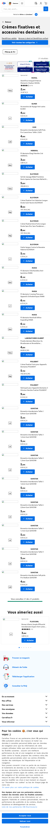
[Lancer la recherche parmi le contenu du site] (46, 9)
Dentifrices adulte (9, 38)
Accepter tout (25, 815)
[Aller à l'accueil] (4, 3)
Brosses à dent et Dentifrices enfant (33, 38)
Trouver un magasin (21, 658)
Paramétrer (25, 827)
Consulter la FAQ (19, 686)
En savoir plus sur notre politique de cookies (20, 787)
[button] (22, 3)
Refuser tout (25, 821)
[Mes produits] (35, 3)
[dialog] (25, 778)
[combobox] (25, 9)
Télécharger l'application (23, 676)
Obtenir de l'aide (19, 667)
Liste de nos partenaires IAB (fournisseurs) (19, 807)
